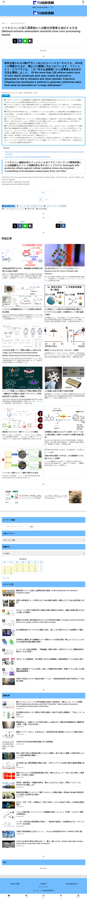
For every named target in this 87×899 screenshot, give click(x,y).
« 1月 (3, 578)
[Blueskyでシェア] (53, 658)
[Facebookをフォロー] (63, 226)
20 (4, 571)
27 (4, 573)
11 (35, 566)
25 (35, 571)
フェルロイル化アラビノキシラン (13, 209)
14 (10, 569)
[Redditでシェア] (53, 664)
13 (4, 569)
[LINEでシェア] (25, 41)
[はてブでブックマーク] (72, 664)
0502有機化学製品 (9, 206)
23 (23, 571)
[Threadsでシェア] (33, 664)
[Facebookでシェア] (20, 41)
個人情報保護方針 (72, 884)
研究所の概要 (15, 884)
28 (10, 573)
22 (17, 571)
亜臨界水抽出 (30, 209)
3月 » (8, 578)
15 (17, 569)
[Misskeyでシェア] (72, 658)
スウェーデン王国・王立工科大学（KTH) (30, 206)
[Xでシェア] (15, 41)
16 (23, 569)
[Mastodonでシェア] (33, 658)
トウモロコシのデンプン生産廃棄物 (56, 206)
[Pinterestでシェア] (33, 670)
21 (10, 571)
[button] (30, 41)
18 (35, 569)
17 (29, 569)
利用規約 (43, 884)
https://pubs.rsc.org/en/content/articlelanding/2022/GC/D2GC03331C (28, 157)
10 (29, 566)
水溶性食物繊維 (42, 209)
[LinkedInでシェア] (53, 670)
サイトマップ (43, 887)
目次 (41, 50)
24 (29, 571)
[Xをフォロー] (58, 226)
